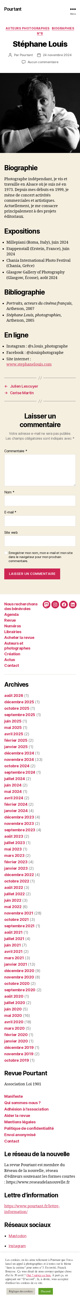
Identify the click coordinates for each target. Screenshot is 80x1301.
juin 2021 (12, 945)
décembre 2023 (19, 817)
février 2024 (16, 804)
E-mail (10, 512)
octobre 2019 (16, 1060)
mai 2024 (13, 791)
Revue (10, 620)
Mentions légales (20, 1122)
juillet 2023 (14, 842)
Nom (9, 492)
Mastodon (17, 1236)
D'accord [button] (46, 1291)
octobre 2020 (17, 983)
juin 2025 (13, 721)
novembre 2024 (19, 759)
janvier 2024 (16, 810)
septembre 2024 (19, 772)
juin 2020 (13, 1009)
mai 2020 (13, 1015)
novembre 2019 (18, 1054)
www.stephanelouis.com (29, 364)
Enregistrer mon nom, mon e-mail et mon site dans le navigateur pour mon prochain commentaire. (41, 557)
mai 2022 (13, 906)
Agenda (11, 614)
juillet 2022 (14, 894)
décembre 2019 (19, 1047)
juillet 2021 (14, 938)
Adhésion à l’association (26, 1109)
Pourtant (12, 9)
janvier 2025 (16, 746)
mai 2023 (13, 849)
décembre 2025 (19, 702)
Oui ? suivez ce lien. (38, 1275)
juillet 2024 (14, 778)
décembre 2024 (19, 753)
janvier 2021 (15, 964)
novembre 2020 (19, 977)
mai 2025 (13, 727)
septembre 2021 (19, 926)
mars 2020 (14, 1028)
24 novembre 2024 (57, 55)
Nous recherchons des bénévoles (20, 606)
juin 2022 (12, 900)
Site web (11, 533)
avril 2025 (13, 734)
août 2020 (13, 996)
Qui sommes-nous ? (22, 1102)
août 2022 (13, 887)
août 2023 (13, 836)
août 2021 (13, 932)
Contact (11, 665)
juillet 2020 (14, 1002)
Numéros (12, 626)
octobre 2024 (16, 766)
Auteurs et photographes (17, 645)
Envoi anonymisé (20, 1134)
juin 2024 (13, 785)
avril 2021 (13, 951)
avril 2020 (13, 1022)
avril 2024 (13, 798)
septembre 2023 (19, 830)
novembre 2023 (19, 823)
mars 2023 (14, 855)
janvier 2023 (16, 868)
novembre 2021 (18, 913)
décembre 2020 (19, 970)
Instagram (17, 1246)
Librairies (12, 631)
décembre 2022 (19, 874)
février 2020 (16, 1034)
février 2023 (16, 862)
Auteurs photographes (28, 28)
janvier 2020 (16, 1041)
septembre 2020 (19, 990)
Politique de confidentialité (29, 1128)
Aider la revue (17, 1115)
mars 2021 (14, 958)
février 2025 (16, 740)
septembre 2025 (19, 714)
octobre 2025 (16, 708)
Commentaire (15, 451)
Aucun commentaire (43, 62)
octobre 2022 (16, 881)
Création (12, 654)
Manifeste (13, 1096)
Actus (9, 659)
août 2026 (13, 695)
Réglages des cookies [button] (21, 1291)
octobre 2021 (16, 919)
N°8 (40, 33)
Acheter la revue (19, 637)
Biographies (63, 28)
